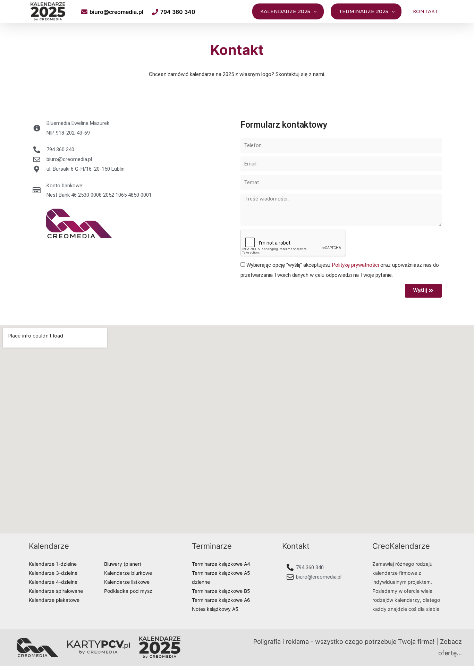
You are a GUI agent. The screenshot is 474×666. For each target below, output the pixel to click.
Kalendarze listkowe (127, 582)
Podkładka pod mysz (128, 591)
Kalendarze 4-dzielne (53, 582)
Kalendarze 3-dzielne (53, 573)
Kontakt (425, 11)
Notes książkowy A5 (215, 609)
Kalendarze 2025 (285, 11)
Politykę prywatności (355, 265)
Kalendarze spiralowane (56, 591)
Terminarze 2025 (363, 11)
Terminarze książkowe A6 (221, 600)
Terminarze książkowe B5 (221, 591)
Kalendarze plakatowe (54, 600)
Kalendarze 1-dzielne (53, 564)
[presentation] (313, 11)
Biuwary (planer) (122, 564)
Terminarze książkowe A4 (221, 564)
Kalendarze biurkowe (128, 573)
